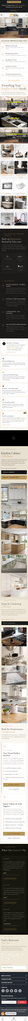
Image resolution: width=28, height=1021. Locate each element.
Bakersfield (5, 959)
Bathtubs (7, 210)
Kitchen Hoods (7, 226)
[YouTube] (15, 990)
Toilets (20, 210)
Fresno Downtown (7, 956)
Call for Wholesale (14, 833)
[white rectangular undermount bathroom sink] (20, 185)
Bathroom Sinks (21, 193)
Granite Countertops (7, 158)
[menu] (1, 15)
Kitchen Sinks (7, 193)
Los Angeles (5, 954)
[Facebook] (3, 990)
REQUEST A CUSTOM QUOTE (11, 477)
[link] (25, 1019)
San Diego (13, 954)
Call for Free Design (10, 1013)
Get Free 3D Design (13, 784)
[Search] (26, 15)
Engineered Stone (21, 158)
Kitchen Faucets (21, 226)
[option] (14, 27)
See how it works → (6, 425)
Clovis (16, 956)
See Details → (14, 10)
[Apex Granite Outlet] (7, 150)
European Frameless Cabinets (21, 176)
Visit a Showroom (14, 789)
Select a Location (6, 964)
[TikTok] (11, 990)
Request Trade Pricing (14, 838)
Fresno (20, 954)
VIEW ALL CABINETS (9, 472)
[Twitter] (20, 990)
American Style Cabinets (7, 175)
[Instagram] (7, 990)
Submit (22, 1002)
